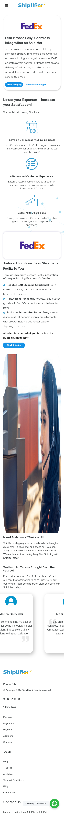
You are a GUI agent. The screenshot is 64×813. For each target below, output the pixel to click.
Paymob (7, 729)
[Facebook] (8, 699)
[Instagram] (15, 699)
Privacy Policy (10, 684)
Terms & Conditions (13, 780)
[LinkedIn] (19, 699)
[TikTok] (12, 699)
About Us (8, 736)
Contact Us (9, 792)
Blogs (6, 761)
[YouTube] (4, 699)
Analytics (7, 774)
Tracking (7, 767)
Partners (7, 717)
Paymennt (8, 723)
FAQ (5, 786)
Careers (7, 742)
